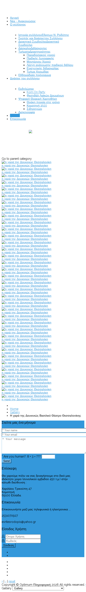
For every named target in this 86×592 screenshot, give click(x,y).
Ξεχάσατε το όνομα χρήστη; (28, 555)
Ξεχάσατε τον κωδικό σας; (27, 552)
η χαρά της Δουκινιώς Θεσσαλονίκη (25, 165)
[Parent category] (33, 143)
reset (12, 581)
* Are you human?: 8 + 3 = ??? (21, 456)
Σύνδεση (8, 545)
